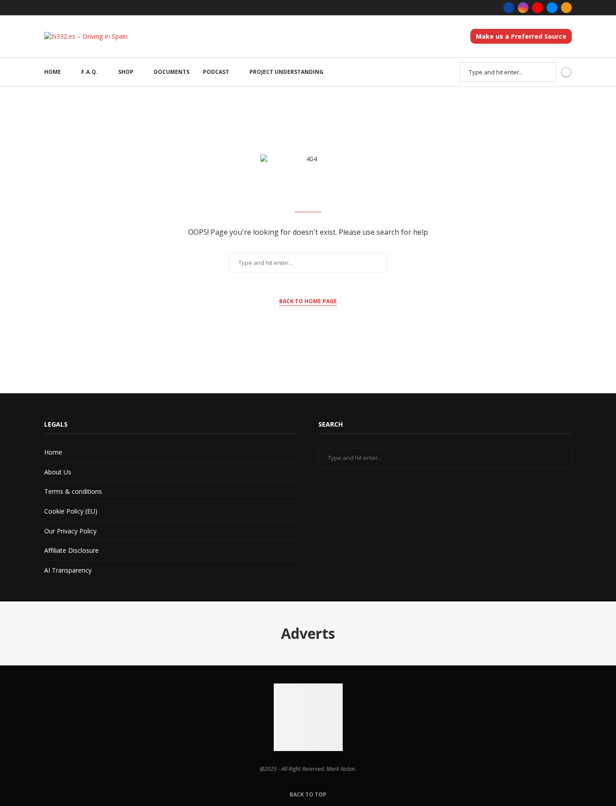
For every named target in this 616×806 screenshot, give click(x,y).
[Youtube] (537, 7)
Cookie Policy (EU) (70, 511)
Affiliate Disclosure (71, 550)
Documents (171, 72)
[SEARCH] (544, 72)
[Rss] (566, 7)
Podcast (216, 72)
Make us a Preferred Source (521, 36)
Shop (125, 72)
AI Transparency (68, 570)
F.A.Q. (89, 72)
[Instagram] (523, 7)
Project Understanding (286, 72)
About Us (57, 472)
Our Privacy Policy (70, 531)
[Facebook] (508, 7)
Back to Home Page (308, 301)
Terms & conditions (73, 491)
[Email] (552, 7)
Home (52, 72)
